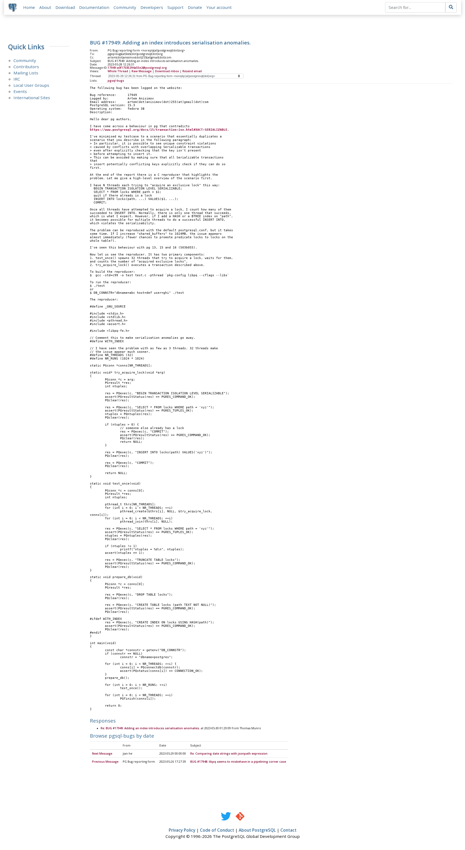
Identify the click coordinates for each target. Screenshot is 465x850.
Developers (151, 7)
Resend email (192, 71)
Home (29, 7)
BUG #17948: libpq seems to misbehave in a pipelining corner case (238, 761)
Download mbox (167, 71)
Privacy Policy (182, 830)
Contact (288, 830)
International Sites (31, 97)
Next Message (102, 753)
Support (175, 7)
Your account (219, 7)
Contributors (26, 66)
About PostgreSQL (257, 830)
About (45, 7)
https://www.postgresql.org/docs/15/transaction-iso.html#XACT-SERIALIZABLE (158, 130)
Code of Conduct (217, 830)
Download (65, 7)
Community (125, 7)
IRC (16, 79)
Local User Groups (31, 85)
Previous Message (105, 761)
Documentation (94, 7)
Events (20, 91)
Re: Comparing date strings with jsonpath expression (228, 753)
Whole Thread (118, 71)
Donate (195, 7)
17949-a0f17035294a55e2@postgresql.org (137, 68)
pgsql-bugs (116, 80)
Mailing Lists (25, 72)
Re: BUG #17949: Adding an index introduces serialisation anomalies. (150, 728)
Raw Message (142, 71)
